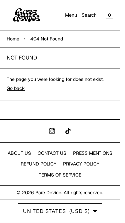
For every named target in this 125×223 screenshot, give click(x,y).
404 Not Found (46, 39)
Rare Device (48, 193)
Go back (16, 88)
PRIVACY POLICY (81, 164)
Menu (71, 15)
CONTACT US (52, 153)
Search (89, 15)
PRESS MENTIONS (92, 153)
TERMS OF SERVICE (60, 175)
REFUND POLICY (38, 164)
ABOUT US (19, 153)
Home (13, 39)
